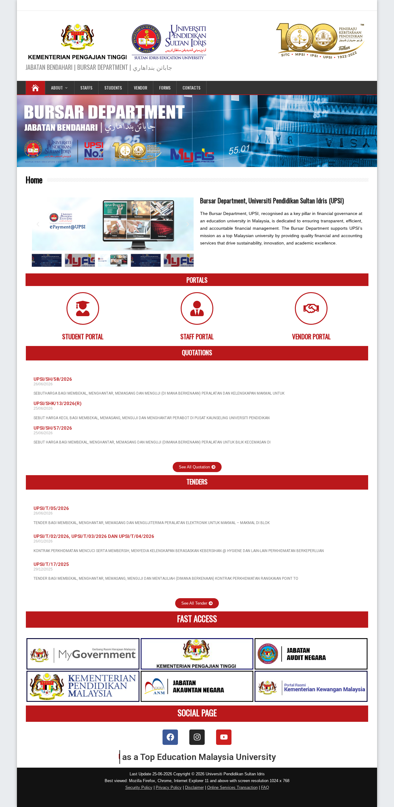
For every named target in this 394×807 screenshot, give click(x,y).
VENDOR (140, 87)
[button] (38, 224)
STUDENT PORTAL (82, 336)
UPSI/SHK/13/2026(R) (58, 403)
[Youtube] (223, 737)
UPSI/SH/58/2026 (53, 379)
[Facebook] (170, 737)
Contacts (191, 87)
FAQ (265, 787)
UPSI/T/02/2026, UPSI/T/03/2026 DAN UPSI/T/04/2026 (94, 536)
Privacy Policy (169, 787)
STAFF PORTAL (197, 336)
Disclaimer (194, 787)
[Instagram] (197, 737)
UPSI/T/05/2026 (51, 508)
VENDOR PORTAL (311, 336)
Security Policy (138, 787)
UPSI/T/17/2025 (51, 564)
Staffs (86, 87)
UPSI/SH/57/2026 (53, 428)
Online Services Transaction (232, 787)
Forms (165, 87)
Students (113, 87)
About (57, 87)
